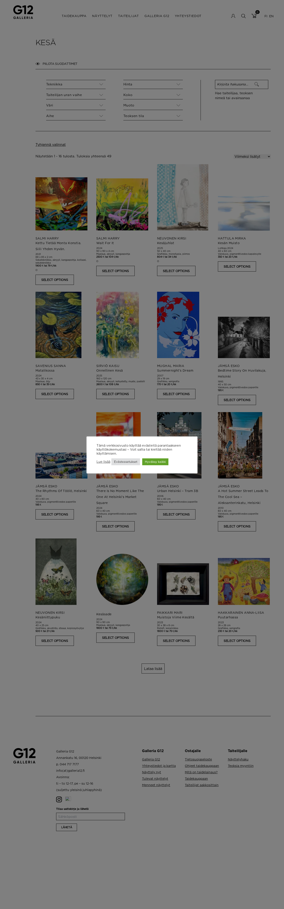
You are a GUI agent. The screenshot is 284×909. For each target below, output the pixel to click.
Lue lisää (103, 461)
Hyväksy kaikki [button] (155, 461)
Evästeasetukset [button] (125, 461)
